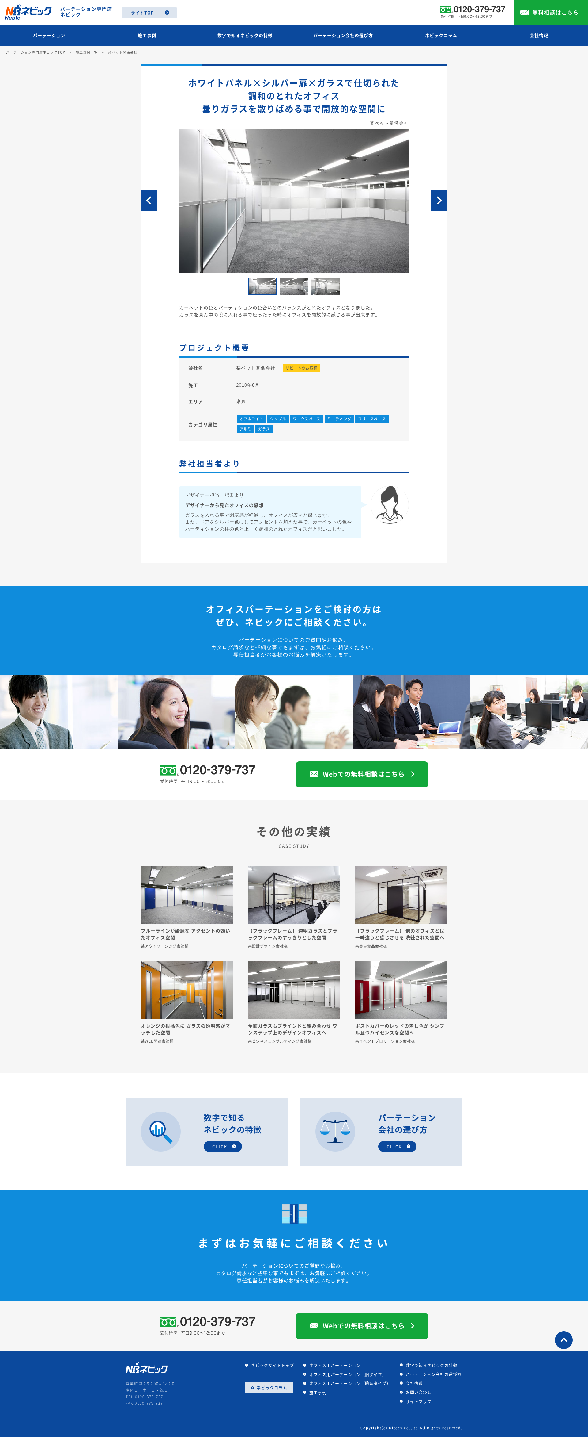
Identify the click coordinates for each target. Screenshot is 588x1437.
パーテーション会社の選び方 (343, 35)
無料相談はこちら (555, 12)
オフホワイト (251, 419)
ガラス (264, 429)
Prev (149, 200)
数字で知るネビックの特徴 (245, 35)
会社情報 (539, 35)
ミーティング (339, 419)
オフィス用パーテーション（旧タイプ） (347, 1374)
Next (439, 200)
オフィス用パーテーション (335, 1365)
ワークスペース (307, 419)
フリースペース (372, 419)
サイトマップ (419, 1401)
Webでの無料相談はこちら (364, 774)
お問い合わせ (419, 1392)
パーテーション (49, 35)
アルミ (245, 429)
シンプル (278, 419)
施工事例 (147, 35)
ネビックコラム (441, 35)
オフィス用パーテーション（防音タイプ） (350, 1383)
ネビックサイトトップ (272, 1365)
